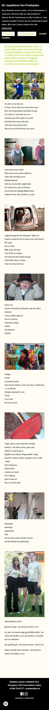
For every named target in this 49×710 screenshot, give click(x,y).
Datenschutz (29, 698)
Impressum (19, 698)
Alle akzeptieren (8, 33)
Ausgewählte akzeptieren (27, 33)
